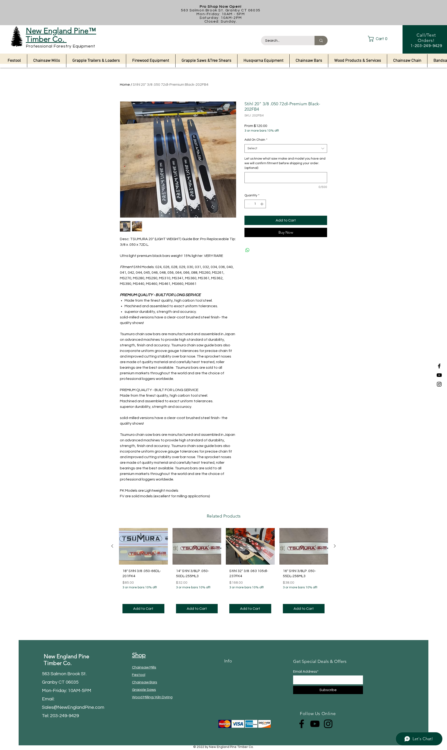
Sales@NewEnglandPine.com (73, 707)
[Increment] (262, 204)
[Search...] (321, 40)
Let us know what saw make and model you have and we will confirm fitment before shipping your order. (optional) (284, 163)
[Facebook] (439, 366)
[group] (223, 572)
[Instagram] (439, 384)
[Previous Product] (112, 546)
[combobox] (285, 148)
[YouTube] (439, 375)
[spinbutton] (255, 204)
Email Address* (305, 671)
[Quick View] (143, 546)
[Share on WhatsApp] (247, 250)
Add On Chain (255, 139)
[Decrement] (248, 204)
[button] (381, 39)
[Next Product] (335, 546)
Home (125, 84)
